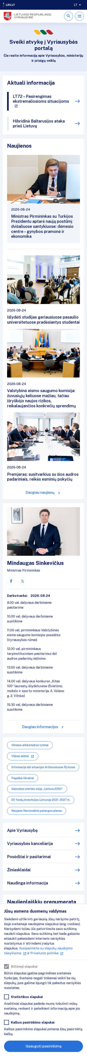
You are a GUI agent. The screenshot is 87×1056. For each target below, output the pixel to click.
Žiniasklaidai (19, 869)
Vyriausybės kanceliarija (30, 843)
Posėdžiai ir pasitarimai (29, 856)
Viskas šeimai (20, 756)
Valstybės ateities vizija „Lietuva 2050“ (37, 788)
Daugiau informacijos (40, 727)
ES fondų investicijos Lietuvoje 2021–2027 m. (40, 799)
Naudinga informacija (27, 883)
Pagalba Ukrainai (22, 778)
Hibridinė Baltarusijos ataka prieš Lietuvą (39, 123)
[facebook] (11, 581)
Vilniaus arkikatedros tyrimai (29, 745)
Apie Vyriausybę (22, 830)
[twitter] (22, 581)
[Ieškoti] (68, 16)
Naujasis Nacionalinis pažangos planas (36, 810)
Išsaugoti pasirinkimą (43, 1046)
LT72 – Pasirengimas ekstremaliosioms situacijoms (41, 99)
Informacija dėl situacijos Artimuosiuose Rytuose (43, 767)
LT (75, 4)
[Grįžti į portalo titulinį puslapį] (9, 5)
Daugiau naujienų (40, 492)
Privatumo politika (44, 953)
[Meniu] (79, 16)
